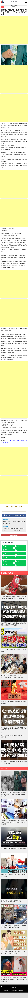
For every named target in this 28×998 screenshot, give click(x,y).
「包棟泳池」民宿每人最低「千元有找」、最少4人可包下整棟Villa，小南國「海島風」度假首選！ (14, 822)
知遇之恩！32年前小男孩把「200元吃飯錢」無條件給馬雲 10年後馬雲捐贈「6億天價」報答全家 (14, 794)
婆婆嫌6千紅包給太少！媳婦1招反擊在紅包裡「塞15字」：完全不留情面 (13, 529)
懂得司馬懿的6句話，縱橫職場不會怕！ (12, 901)
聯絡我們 (14, 987)
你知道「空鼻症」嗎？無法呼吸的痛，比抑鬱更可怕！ (14, 522)
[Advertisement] (14, 30)
